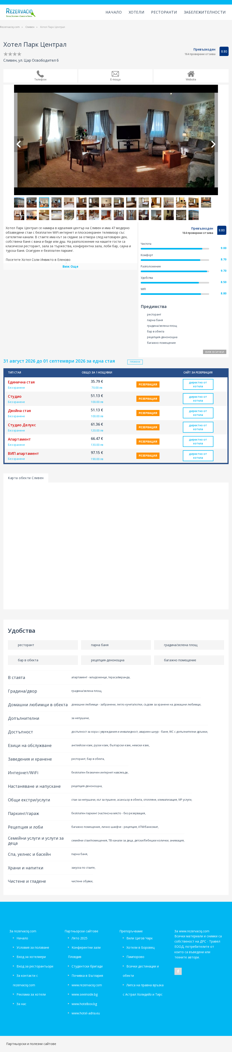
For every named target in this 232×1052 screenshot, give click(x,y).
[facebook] (178, 971)
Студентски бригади (87, 966)
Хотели (137, 12)
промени (135, 361)
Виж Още (70, 266)
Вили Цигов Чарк (139, 938)
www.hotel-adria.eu (86, 1013)
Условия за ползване (33, 947)
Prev (18, 144)
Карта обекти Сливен (26, 478)
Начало (114, 12)
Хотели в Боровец (140, 947)
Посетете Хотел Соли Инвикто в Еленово (38, 259)
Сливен (29, 27)
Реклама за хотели (31, 994)
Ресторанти (164, 12)
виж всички (214, 352)
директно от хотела (198, 384)
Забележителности (205, 12)
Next (213, 144)
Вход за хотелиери (31, 957)
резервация (148, 384)
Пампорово (135, 957)
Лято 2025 (79, 938)
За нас (21, 1004)
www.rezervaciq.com (87, 985)
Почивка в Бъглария (87, 975)
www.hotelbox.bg (84, 1004)
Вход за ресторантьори (35, 966)
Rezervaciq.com (10, 27)
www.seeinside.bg (85, 994)
